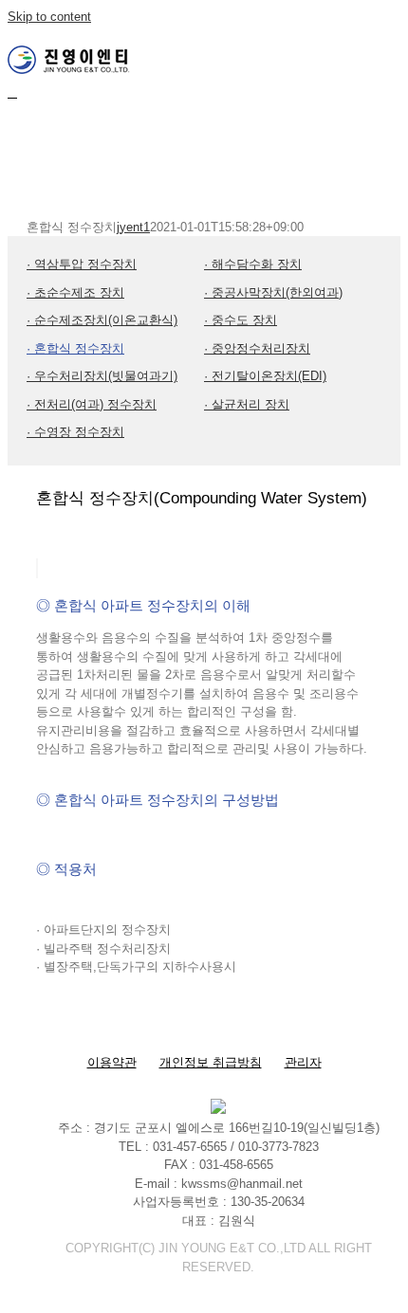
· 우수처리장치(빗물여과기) (102, 376)
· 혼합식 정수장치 (75, 348)
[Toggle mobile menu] (12, 92)
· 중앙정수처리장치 (257, 348)
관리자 (303, 1062)
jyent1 (133, 227)
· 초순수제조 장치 (75, 292)
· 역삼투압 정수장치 (82, 264)
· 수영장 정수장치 (75, 432)
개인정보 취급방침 (210, 1062)
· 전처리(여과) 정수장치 (92, 404)
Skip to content (49, 16)
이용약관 (112, 1062)
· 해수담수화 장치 (253, 264)
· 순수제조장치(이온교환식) (102, 320)
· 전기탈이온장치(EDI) (265, 376)
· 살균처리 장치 (246, 404)
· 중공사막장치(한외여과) (273, 292)
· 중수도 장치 (240, 320)
